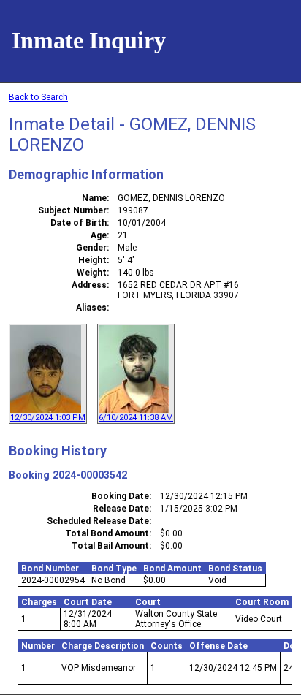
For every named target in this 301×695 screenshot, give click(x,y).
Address (89, 285)
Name (94, 198)
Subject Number (72, 210)
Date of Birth (78, 223)
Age (99, 235)
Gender (91, 248)
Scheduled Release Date (98, 521)
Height (92, 260)
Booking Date (120, 496)
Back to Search (38, 97)
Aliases (91, 308)
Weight (92, 272)
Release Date (121, 509)
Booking (29, 475)
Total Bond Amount (107, 533)
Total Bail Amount (110, 546)
